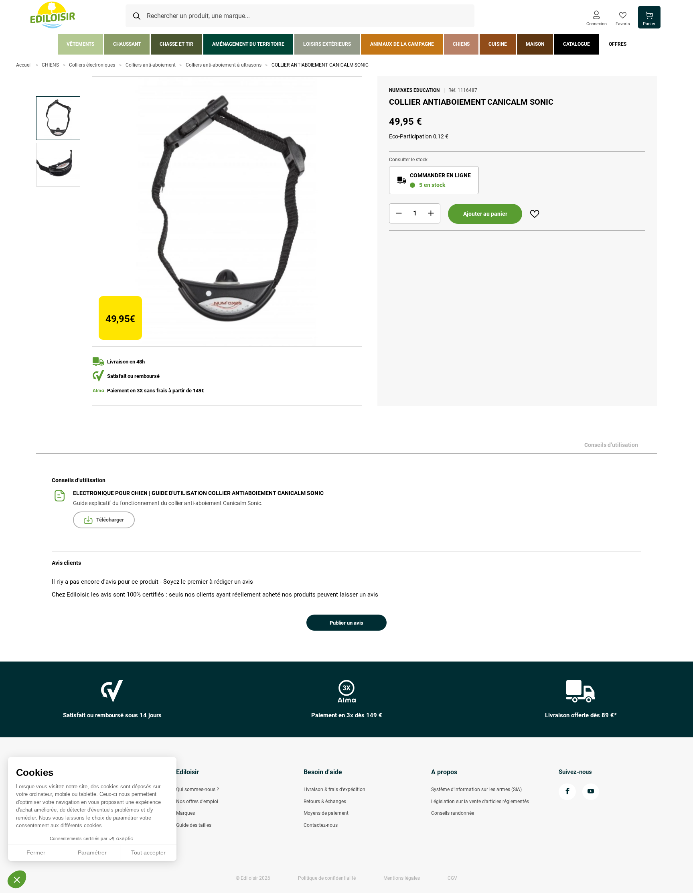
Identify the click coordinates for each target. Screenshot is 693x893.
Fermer (35, 852)
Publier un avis (346, 623)
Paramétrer (92, 852)
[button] (16, 879)
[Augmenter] (431, 213)
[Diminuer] (398, 213)
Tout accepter (148, 852)
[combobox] (300, 16)
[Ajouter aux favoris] (534, 213)
